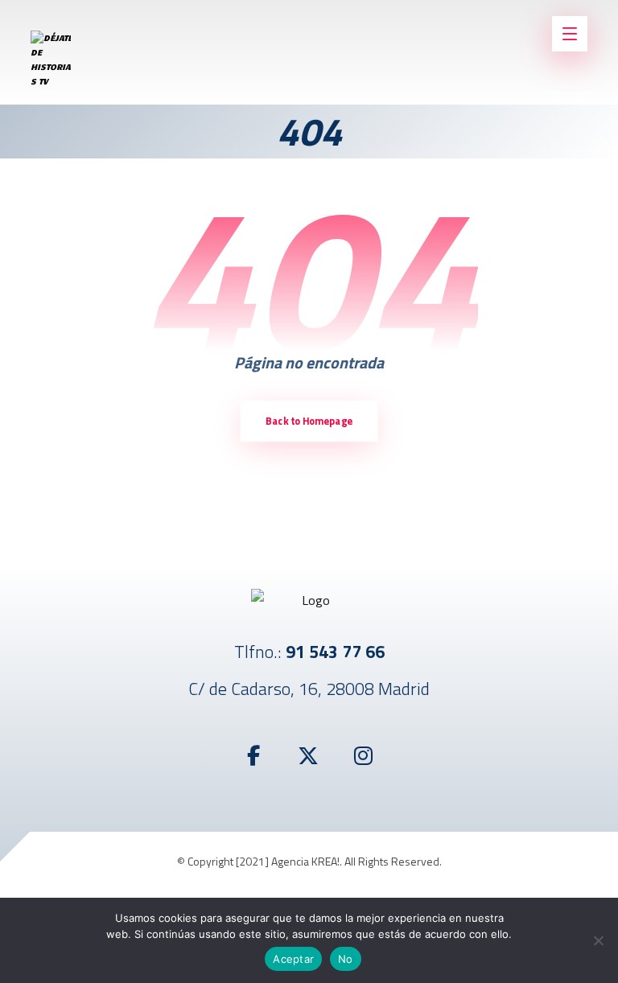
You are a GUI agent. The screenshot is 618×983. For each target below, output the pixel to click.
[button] (254, 756)
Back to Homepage (309, 421)
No (345, 958)
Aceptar (293, 958)
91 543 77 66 (335, 651)
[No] (598, 940)
